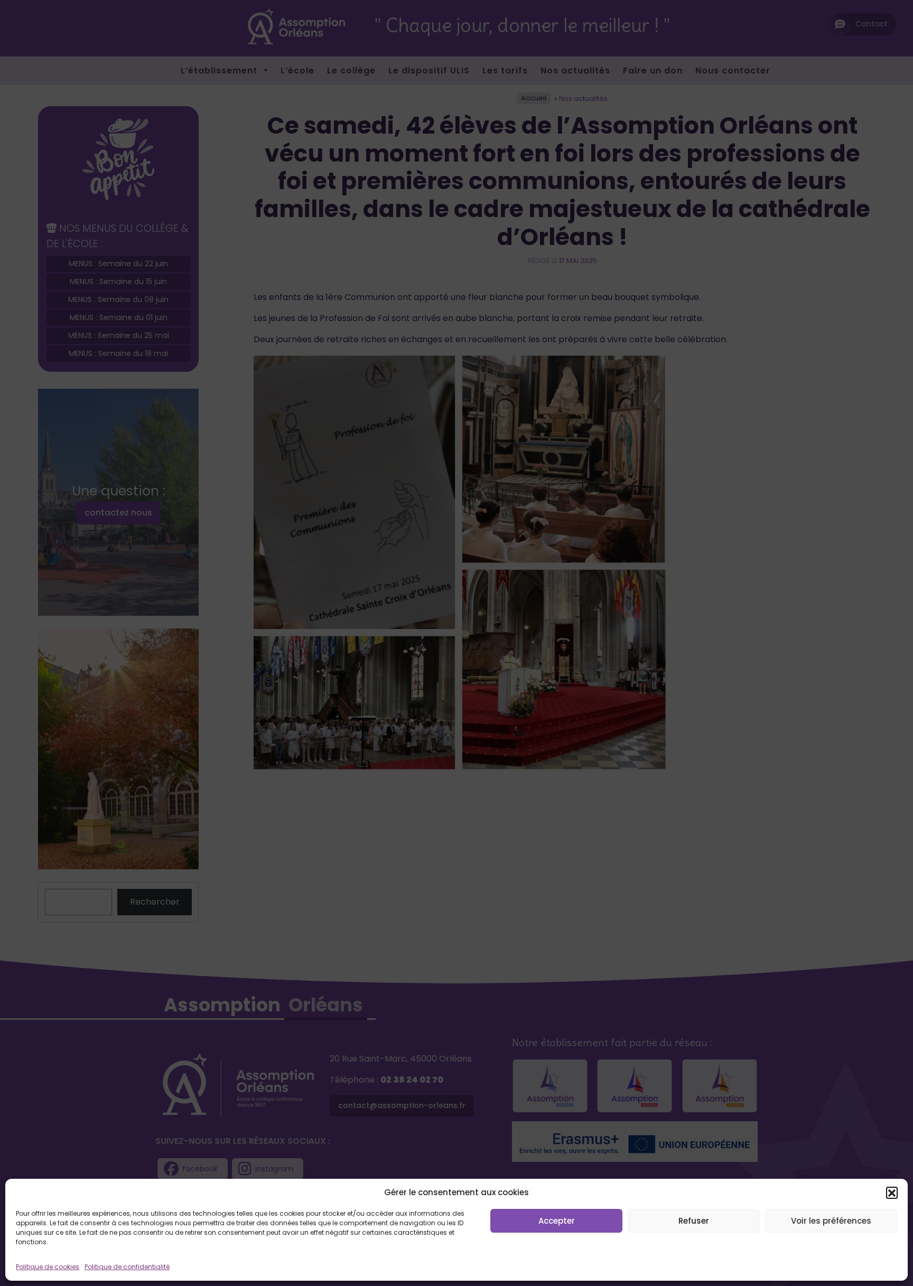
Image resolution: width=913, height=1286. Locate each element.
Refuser (693, 1220)
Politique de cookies (47, 1266)
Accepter (556, 1220)
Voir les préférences (831, 1220)
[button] (892, 1192)
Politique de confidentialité (127, 1266)
